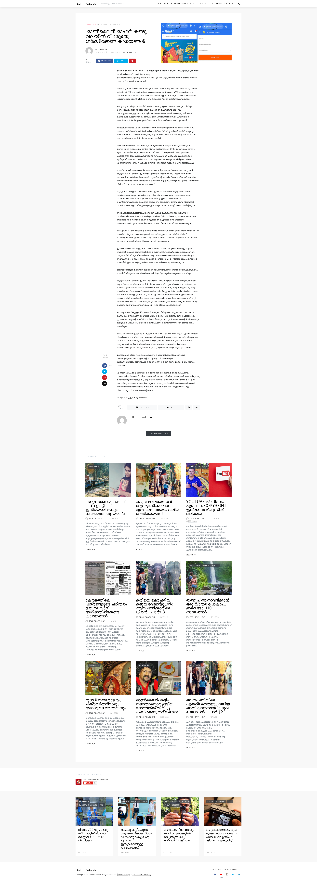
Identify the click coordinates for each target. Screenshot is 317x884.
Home (159, 4)
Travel (201, 4)
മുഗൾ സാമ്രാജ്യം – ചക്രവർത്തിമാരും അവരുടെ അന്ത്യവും (105, 704)
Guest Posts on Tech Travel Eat (227, 869)
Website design (124, 874)
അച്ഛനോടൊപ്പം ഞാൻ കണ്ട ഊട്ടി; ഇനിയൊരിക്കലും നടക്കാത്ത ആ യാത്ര (105, 507)
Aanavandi (90, 25)
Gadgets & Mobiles (88, 805)
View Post (90, 549)
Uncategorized (171, 805)
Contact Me (229, 4)
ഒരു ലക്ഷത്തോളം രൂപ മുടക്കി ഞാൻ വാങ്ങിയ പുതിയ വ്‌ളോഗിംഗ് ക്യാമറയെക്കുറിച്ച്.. (221, 835)
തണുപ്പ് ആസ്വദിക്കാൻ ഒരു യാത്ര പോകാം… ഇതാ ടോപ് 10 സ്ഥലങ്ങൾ (207, 606)
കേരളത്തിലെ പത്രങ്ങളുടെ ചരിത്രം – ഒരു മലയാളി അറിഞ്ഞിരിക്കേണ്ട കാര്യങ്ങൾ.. (107, 608)
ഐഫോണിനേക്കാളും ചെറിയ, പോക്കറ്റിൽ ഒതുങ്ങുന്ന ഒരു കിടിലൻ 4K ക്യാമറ (178, 835)
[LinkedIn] (238, 875)
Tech (192, 4)
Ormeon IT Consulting (142, 874)
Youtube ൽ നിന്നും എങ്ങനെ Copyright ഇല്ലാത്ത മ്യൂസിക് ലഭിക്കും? (206, 507)
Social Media (180, 4)
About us (168, 4)
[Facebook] (215, 875)
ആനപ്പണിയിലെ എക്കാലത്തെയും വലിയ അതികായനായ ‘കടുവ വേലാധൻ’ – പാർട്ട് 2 (208, 706)
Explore (206, 565)
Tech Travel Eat (86, 3)
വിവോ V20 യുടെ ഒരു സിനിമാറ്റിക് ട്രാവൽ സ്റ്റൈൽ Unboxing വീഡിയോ (93, 835)
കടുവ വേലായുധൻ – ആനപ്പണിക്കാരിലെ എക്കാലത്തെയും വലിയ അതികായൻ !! (157, 507)
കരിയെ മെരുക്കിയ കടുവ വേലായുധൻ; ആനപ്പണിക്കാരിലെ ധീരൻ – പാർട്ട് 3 (154, 606)
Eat (210, 4)
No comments (129, 52)
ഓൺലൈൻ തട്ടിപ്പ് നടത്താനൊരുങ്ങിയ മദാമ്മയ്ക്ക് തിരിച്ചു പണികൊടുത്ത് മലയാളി (158, 706)
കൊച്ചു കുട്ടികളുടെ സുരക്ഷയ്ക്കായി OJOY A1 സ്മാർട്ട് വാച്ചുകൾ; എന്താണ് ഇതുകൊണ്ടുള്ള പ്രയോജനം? (136, 838)
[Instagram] (227, 875)
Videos (219, 4)
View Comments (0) (158, 433)
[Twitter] (233, 875)
